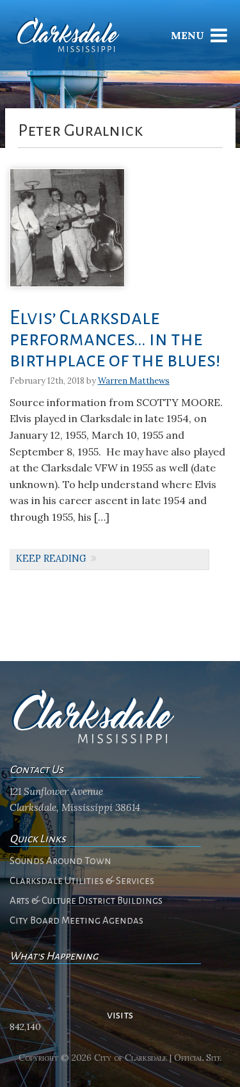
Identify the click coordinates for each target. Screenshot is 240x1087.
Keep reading (51, 558)
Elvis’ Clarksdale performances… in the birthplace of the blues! (115, 339)
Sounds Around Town (60, 861)
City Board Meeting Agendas (76, 920)
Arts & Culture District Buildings (86, 900)
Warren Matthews (134, 380)
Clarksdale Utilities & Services (82, 881)
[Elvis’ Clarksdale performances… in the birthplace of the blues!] (67, 291)
